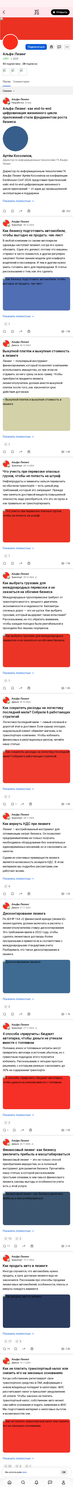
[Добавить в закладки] (12, 211)
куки (24, 1472)
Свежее (7, 90)
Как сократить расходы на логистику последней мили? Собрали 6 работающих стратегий (36, 712)
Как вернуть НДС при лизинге (26, 824)
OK (64, 1472)
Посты (7, 81)
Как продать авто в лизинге (25, 1266)
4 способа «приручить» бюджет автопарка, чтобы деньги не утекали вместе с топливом (32, 1038)
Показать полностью (17, 201)
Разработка (18, 102)
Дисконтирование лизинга (24, 913)
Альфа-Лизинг (20, 99)
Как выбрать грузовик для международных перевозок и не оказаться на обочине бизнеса (29, 587)
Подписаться (36, 46)
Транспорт (17, 225)
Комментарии (21, 81)
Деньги (15, 345)
